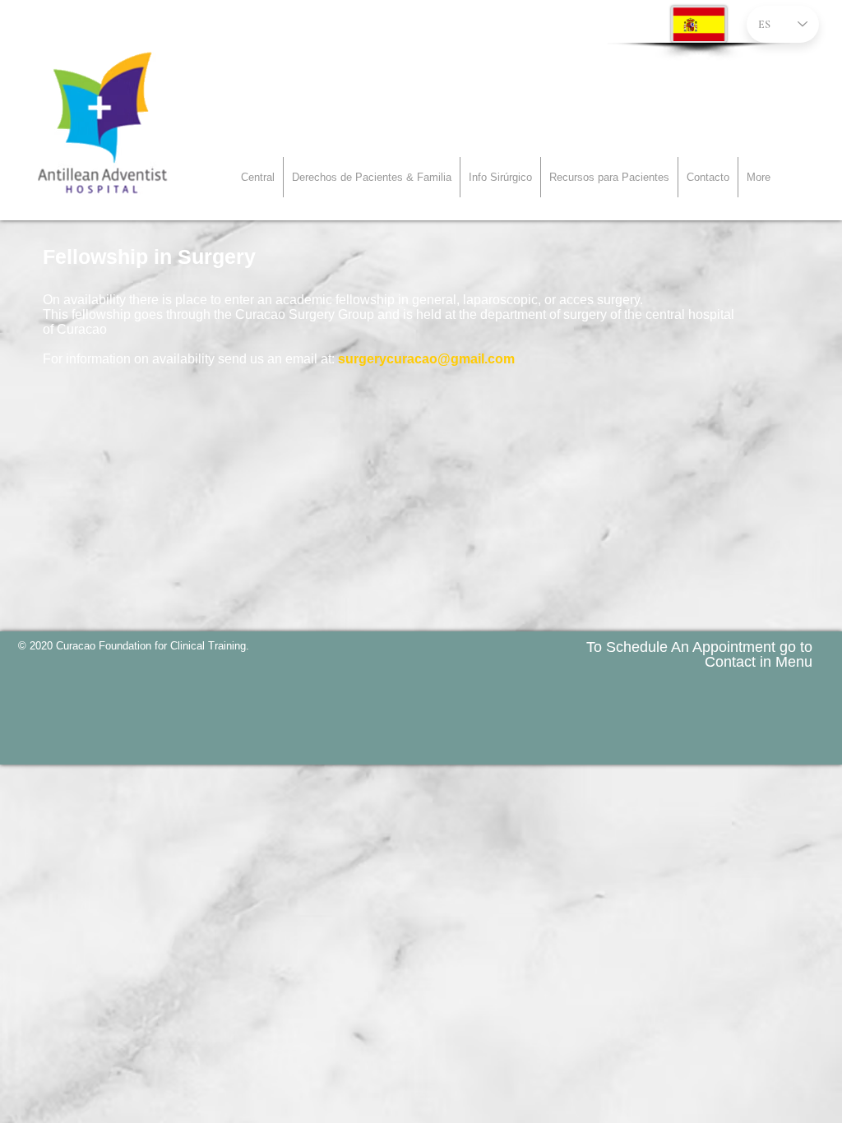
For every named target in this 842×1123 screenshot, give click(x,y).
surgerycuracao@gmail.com (426, 359)
